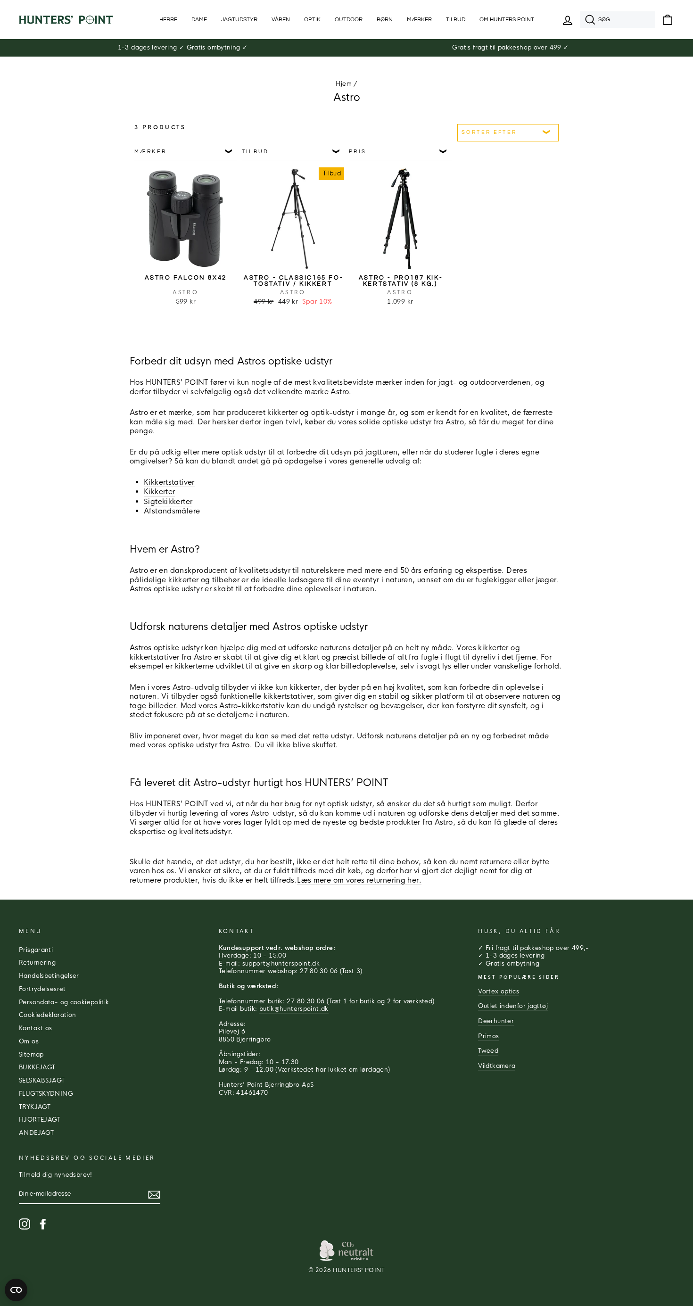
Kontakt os (35, 1028)
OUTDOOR (349, 20)
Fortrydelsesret (42, 989)
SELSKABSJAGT (42, 1080)
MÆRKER (419, 20)
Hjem (344, 84)
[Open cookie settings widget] (16, 1290)
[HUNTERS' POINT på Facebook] (43, 1224)
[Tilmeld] (154, 1194)
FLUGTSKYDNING (46, 1094)
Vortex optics (498, 991)
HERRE (168, 20)
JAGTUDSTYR (239, 20)
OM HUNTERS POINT (506, 20)
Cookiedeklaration (47, 1015)
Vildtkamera (496, 1066)
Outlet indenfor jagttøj (513, 1006)
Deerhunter (496, 1021)
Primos (488, 1036)
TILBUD (455, 20)
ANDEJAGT (36, 1133)
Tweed (488, 1051)
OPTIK (312, 20)
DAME (199, 20)
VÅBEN (281, 20)
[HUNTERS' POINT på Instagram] (24, 1224)
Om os (29, 1041)
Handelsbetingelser (49, 976)
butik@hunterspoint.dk (294, 1009)
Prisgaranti (36, 950)
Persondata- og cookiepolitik (64, 1002)
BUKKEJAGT (37, 1067)
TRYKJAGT (34, 1107)
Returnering (37, 963)
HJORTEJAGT (39, 1120)
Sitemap (31, 1054)
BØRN (385, 20)
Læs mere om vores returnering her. (359, 880)
